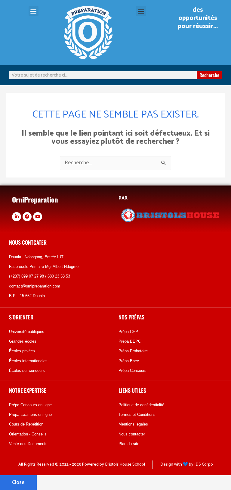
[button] (33, 11)
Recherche (209, 75)
